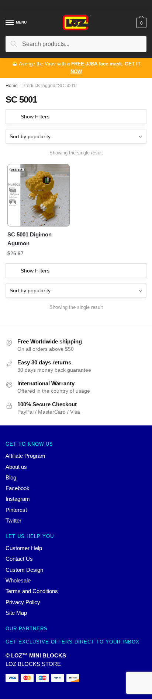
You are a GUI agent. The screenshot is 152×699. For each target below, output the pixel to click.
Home (12, 85)
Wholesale (18, 580)
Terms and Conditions (32, 591)
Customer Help (24, 548)
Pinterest (16, 510)
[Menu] (10, 23)
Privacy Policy (23, 602)
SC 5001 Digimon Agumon (29, 238)
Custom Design (24, 570)
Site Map (16, 613)
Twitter (13, 520)
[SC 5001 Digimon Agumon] (38, 195)
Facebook (18, 488)
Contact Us (19, 559)
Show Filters (35, 117)
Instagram (18, 499)
